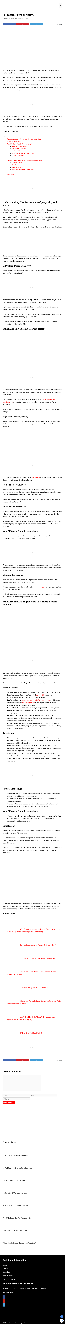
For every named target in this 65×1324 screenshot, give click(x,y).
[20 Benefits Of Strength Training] (7, 1228)
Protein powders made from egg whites (35, 700)
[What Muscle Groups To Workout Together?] (7, 1241)
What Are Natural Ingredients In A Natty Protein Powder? (25, 160)
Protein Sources (17, 162)
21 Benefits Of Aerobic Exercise (15, 1193)
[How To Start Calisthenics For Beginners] (7, 1203)
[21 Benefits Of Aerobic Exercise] (7, 1191)
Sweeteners (15, 165)
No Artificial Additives (19, 148)
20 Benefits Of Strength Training (15, 1230)
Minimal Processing (18, 155)
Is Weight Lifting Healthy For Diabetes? (34, 988)
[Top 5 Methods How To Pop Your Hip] (7, 1216)
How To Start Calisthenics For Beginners (18, 1205)
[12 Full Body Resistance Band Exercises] (7, 1166)
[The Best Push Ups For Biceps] (7, 1178)
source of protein (28, 703)
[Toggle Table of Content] (4, 136)
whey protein (41, 587)
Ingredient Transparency (19, 146)
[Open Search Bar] (56, 5)
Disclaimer (7, 1272)
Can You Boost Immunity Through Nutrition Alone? (38, 945)
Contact (6, 1268)
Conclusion (10, 174)
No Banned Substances (19, 151)
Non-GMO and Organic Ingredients (23, 153)
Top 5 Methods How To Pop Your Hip (17, 1218)
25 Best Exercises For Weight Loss (16, 1155)
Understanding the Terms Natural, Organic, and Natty (24, 139)
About (5, 1265)
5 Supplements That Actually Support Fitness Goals (38, 958)
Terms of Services (9, 1279)
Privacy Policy (8, 1276)
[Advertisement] (32, 242)
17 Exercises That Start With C (31, 1033)
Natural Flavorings (17, 167)
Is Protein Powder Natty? (15, 141)
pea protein (36, 477)
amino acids (40, 695)
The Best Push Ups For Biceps (14, 1180)
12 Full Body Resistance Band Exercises (17, 1168)
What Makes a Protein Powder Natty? (19, 144)
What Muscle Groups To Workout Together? (19, 1243)
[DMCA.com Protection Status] (15, 1318)
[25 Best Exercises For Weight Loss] (7, 1153)
